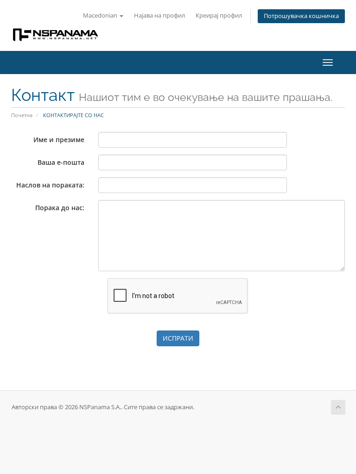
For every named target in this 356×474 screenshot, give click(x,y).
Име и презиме (58, 139)
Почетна (21, 115)
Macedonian (101, 15)
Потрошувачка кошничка (301, 16)
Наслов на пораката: (50, 185)
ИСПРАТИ (178, 338)
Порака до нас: (59, 207)
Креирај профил (219, 15)
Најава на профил (159, 15)
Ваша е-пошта (61, 162)
